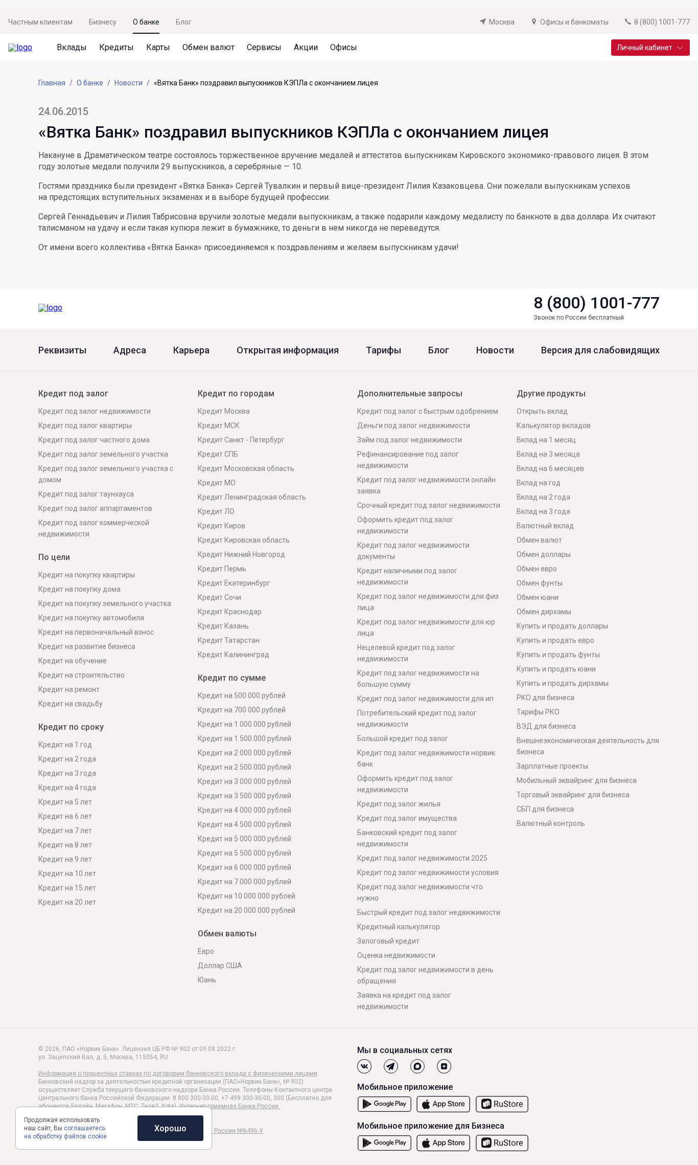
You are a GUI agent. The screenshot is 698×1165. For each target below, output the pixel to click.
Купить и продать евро (555, 640)
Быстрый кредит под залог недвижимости (428, 912)
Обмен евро (537, 569)
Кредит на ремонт (69, 689)
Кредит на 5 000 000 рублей (244, 839)
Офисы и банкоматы (574, 22)
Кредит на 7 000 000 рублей (244, 882)
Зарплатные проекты (552, 766)
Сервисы (264, 47)
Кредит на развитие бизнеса (86, 646)
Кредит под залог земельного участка (103, 454)
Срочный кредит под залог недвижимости (428, 505)
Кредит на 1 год (65, 745)
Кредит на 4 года (67, 787)
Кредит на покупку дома (79, 589)
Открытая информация (288, 350)
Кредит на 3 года (67, 773)
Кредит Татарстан (229, 640)
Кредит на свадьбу (70, 704)
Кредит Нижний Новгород (241, 554)
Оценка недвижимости (396, 955)
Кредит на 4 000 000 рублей (244, 810)
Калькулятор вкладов (554, 425)
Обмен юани (538, 597)
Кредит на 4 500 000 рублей (244, 824)
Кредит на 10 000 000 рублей (246, 896)
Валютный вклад (545, 526)
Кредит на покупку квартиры (86, 575)
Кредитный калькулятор (398, 927)
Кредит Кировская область (244, 540)
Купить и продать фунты (558, 655)
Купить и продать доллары (562, 626)
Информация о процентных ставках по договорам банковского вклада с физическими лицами (177, 1073)
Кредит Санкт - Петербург (241, 440)
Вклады (72, 47)
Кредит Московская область (246, 468)
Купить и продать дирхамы (563, 683)
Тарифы (383, 350)
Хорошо (170, 1128)
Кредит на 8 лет (65, 845)
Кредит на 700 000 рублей (242, 710)
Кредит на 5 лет (65, 802)
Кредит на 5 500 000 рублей (244, 853)
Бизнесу (103, 22)
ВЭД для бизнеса (546, 726)
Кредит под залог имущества (407, 818)
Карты (158, 47)
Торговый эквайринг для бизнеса (573, 795)
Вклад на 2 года (543, 497)
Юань (207, 980)
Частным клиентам (40, 22)
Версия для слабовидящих (600, 350)
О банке (146, 22)
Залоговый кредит (388, 941)
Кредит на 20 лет (67, 902)
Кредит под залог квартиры (85, 425)
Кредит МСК (219, 425)
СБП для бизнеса (545, 809)
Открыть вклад (542, 411)
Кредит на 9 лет (65, 859)
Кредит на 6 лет (65, 816)
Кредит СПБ (218, 454)
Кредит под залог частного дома (94, 440)
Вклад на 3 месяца (548, 454)
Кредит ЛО (216, 511)
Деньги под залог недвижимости (413, 425)
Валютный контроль (551, 823)
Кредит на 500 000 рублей (242, 695)
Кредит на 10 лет (67, 873)
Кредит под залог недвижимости (94, 411)
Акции (306, 47)
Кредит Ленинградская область (252, 497)
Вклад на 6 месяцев (550, 468)
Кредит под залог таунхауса (86, 494)
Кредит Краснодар (230, 612)
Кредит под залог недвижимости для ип (425, 698)
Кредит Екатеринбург (234, 583)
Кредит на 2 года (67, 759)
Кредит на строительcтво (81, 675)
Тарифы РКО (538, 712)
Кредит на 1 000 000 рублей (244, 724)
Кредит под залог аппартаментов (95, 508)
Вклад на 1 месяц (546, 440)
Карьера (191, 350)
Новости (495, 350)
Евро (206, 951)
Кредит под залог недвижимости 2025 (422, 858)
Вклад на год (539, 483)
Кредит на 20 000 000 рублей (246, 910)
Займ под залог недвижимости (409, 440)
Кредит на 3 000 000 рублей (244, 781)
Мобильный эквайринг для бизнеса (577, 780)
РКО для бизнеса (545, 697)
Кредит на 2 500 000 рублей (244, 767)
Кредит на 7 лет (65, 830)
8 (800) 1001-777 (596, 302)
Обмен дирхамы (544, 612)
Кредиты (116, 47)
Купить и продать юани (556, 669)
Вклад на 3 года (543, 511)
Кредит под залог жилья (398, 804)
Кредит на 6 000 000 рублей (244, 867)
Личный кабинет (644, 47)
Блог (184, 22)
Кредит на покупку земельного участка (104, 603)
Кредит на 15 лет (67, 888)
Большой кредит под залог (402, 738)
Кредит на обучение (72, 661)
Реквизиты (62, 350)
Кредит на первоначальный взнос (96, 632)
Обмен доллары (544, 554)
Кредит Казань (223, 626)
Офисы (343, 47)
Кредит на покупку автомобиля (91, 618)
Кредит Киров (221, 526)
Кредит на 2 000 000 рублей (244, 753)
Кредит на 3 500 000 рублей (244, 796)
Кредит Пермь (222, 569)
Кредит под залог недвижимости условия (428, 872)
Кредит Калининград (233, 655)
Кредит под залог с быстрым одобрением (427, 411)
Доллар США (220, 965)
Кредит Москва (224, 411)
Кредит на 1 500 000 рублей (244, 738)
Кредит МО (217, 483)
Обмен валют (208, 47)
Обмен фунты (540, 583)
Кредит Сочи (219, 597)
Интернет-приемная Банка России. (229, 1106)
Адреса (129, 350)
